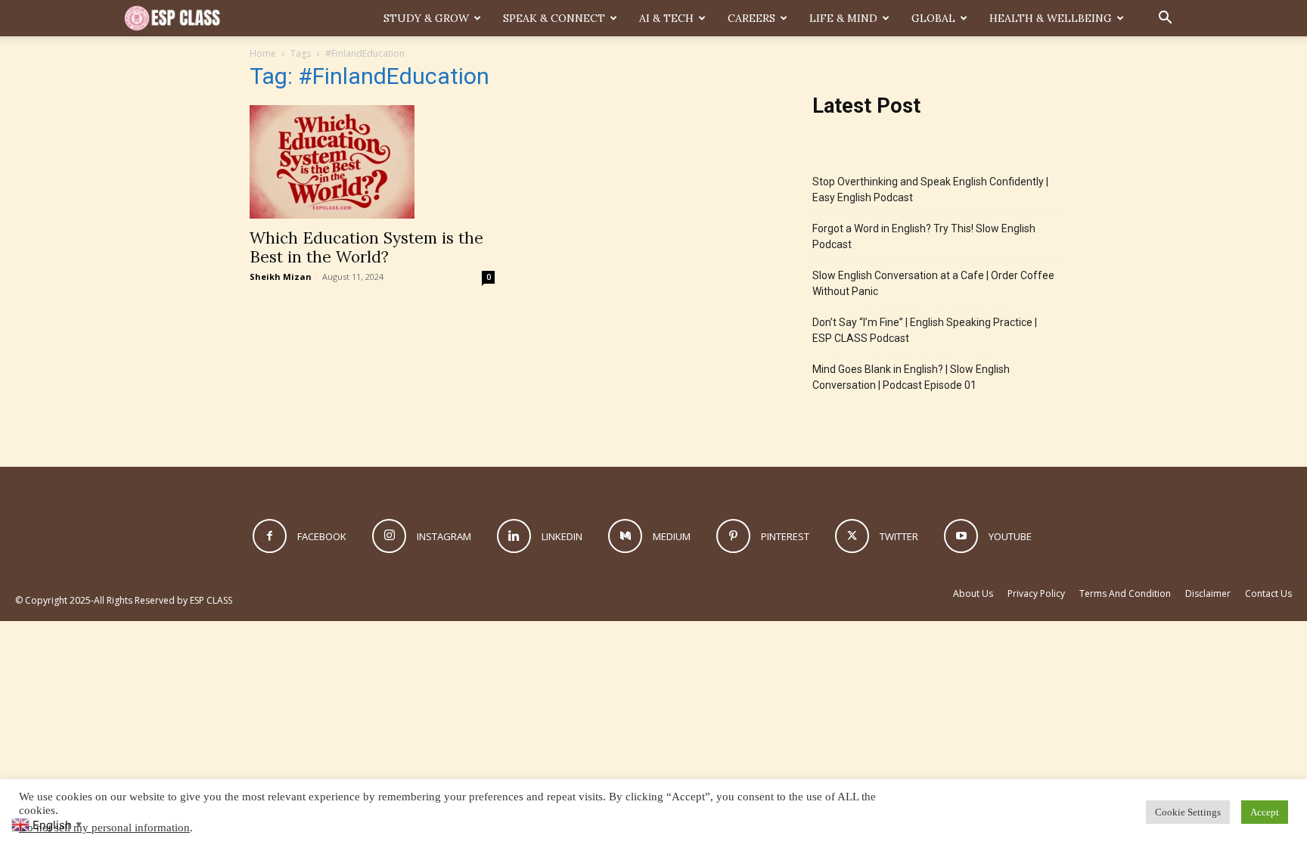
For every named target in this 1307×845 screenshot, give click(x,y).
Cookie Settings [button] (1188, 812)
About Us (973, 593)
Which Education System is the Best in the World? (366, 247)
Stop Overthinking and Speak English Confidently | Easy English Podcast (930, 189)
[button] (1165, 19)
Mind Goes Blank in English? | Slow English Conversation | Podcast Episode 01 (911, 377)
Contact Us (1268, 593)
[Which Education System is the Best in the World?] (372, 162)
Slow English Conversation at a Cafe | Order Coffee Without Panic (933, 283)
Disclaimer (1208, 593)
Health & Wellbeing (1050, 18)
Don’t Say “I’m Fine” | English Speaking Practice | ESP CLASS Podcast (924, 330)
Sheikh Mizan (281, 276)
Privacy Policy (1036, 593)
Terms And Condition (1125, 593)
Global (933, 18)
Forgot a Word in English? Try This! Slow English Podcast (923, 236)
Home (263, 53)
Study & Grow (426, 18)
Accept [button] (1264, 812)
